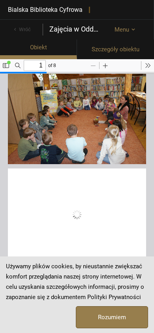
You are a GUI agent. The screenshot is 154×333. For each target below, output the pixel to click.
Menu (122, 29)
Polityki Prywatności (114, 297)
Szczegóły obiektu (115, 49)
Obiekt (38, 47)
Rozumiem (112, 317)
